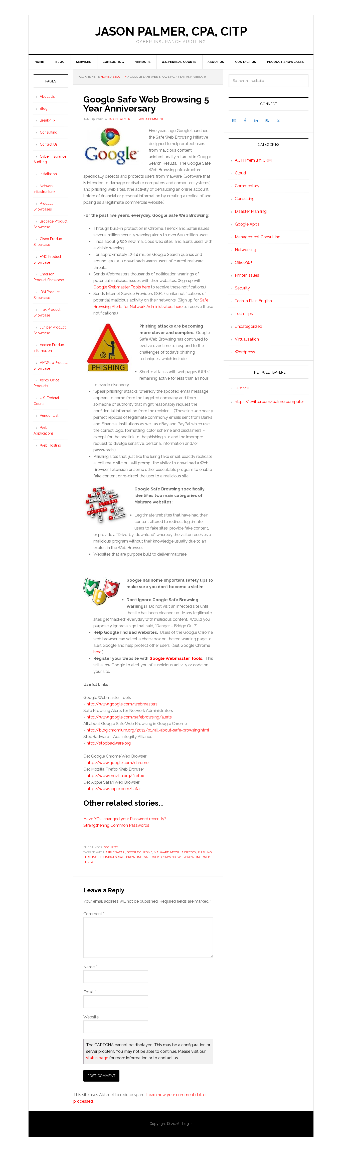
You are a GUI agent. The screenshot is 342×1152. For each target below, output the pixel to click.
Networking (245, 249)
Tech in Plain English (253, 300)
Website (91, 1017)
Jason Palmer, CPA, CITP (171, 31)
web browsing (190, 857)
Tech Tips (244, 313)
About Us (47, 96)
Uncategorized (248, 326)
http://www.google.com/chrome (117, 762)
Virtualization (247, 339)
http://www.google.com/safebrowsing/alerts (129, 717)
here (97, 652)
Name (90, 967)
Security (111, 847)
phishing (205, 852)
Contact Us (49, 144)
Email (89, 992)
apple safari (115, 852)
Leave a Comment (149, 119)
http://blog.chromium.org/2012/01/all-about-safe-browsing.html (148, 730)
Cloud (240, 173)
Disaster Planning (251, 211)
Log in (187, 1124)
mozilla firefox (183, 852)
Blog (44, 109)
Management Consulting (257, 237)
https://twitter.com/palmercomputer (269, 401)
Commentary (247, 185)
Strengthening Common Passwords (116, 825)
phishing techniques (100, 857)
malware (161, 852)
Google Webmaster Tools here (121, 287)
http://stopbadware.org (109, 743)
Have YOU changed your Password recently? (124, 818)
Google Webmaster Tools (175, 658)
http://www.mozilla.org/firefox (115, 775)
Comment (93, 913)
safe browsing (130, 857)
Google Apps (247, 224)
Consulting (245, 198)
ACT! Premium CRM (253, 160)
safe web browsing (160, 857)
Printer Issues (247, 275)
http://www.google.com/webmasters (122, 704)
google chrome (139, 852)
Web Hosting (50, 445)
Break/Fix (47, 120)
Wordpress (245, 352)
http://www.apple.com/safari (114, 788)
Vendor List (49, 415)
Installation (48, 174)
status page (97, 1058)
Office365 (244, 262)
